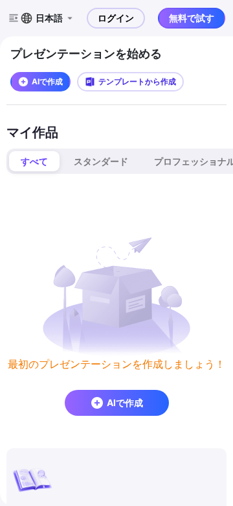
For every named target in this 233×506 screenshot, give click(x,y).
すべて (34, 161)
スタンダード (101, 161)
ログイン (116, 17)
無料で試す (191, 17)
